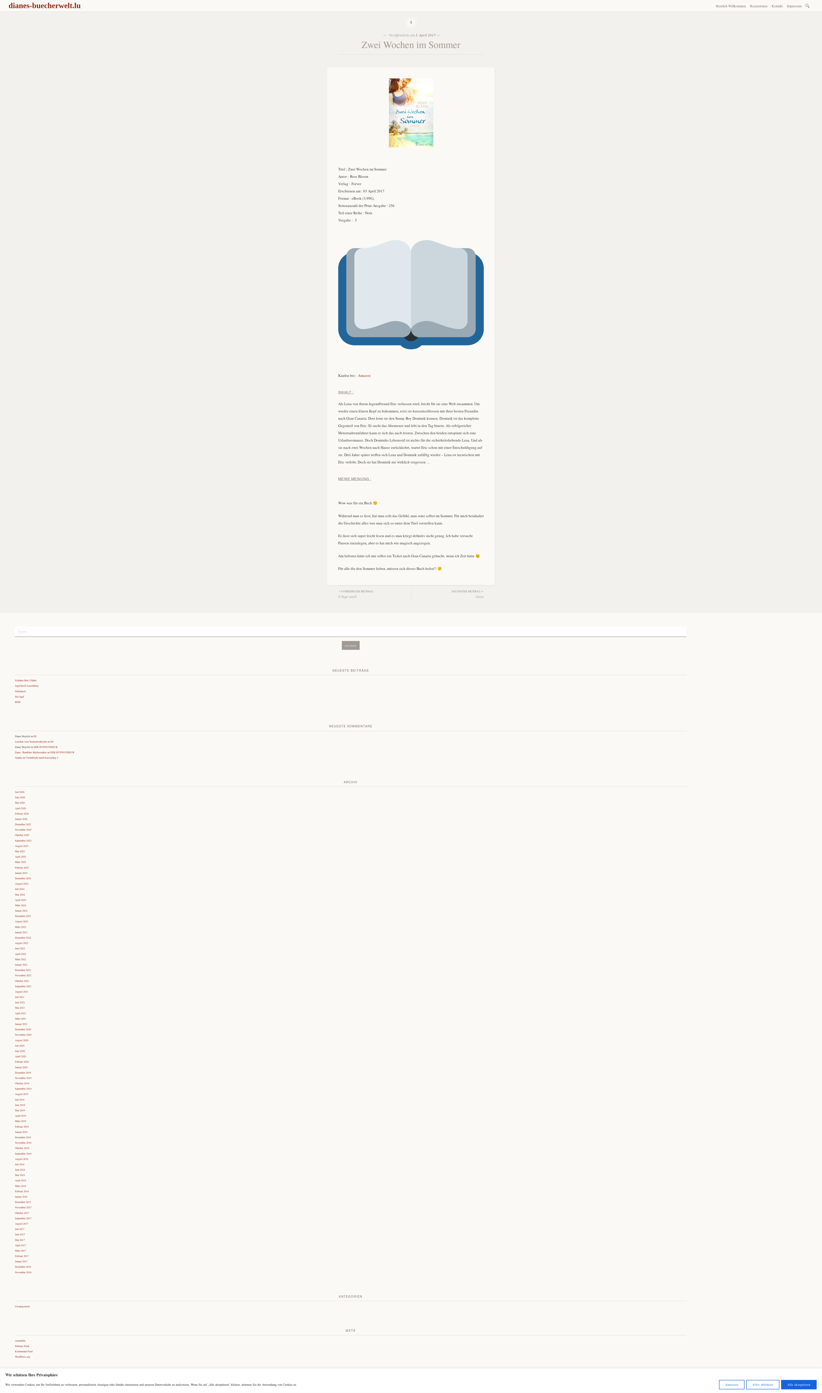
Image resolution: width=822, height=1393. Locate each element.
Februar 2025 (22, 867)
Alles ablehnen (762, 1385)
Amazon (364, 375)
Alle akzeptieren (798, 1385)
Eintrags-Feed (22, 1346)
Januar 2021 (21, 1024)
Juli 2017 (19, 1229)
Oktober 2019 (22, 1083)
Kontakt (777, 6)
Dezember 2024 (23, 878)
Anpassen (731, 1385)
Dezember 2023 (23, 916)
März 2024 (20, 905)
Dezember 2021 (23, 970)
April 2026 (20, 808)
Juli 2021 (19, 997)
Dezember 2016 (23, 1266)
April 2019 (20, 1115)
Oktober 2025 (22, 835)
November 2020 (23, 1034)
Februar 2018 (22, 1191)
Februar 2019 (22, 1126)
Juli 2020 (19, 1045)
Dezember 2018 (23, 1137)
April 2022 (20, 954)
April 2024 (20, 900)
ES (35, 736)
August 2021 (21, 991)
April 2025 (20, 856)
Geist (468, 594)
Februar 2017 (22, 1256)
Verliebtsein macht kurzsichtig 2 (42, 757)
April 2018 (20, 1180)
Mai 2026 (20, 802)
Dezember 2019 (23, 1072)
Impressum (794, 6)
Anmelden (20, 1340)
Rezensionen (758, 6)
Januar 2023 (21, 932)
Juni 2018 (20, 1169)
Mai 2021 (20, 1007)
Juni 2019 (20, 1105)
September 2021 (23, 986)
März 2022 (20, 959)
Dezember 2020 (23, 1029)
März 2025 (20, 862)
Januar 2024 (21, 910)
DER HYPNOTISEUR (46, 747)
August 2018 (21, 1159)
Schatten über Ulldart (25, 680)
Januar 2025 (21, 873)
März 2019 (20, 1121)
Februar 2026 (22, 813)
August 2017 (21, 1223)
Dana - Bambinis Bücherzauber (31, 752)
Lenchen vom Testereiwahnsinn (31, 741)
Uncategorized (22, 1306)
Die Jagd (19, 696)
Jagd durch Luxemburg (27, 685)
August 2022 (21, 943)
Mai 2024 (20, 894)
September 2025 (23, 840)
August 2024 (21, 883)
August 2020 (21, 1040)
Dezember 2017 (23, 1202)
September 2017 (23, 1218)
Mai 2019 (20, 1110)
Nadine (18, 757)
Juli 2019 (19, 1099)
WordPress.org (22, 1356)
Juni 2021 (20, 1002)
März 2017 (20, 1250)
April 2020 (20, 1056)
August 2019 (21, 1094)
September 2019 (23, 1088)
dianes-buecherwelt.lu (45, 5)
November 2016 (23, 1272)
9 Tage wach (356, 594)
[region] (411, 1380)
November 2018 (23, 1142)
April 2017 (20, 1245)
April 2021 (20, 1013)
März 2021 (20, 1018)
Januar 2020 (21, 1067)
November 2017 (23, 1207)
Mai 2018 (20, 1175)
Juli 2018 (19, 1164)
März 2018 (20, 1186)
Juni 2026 (20, 797)
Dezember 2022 (23, 937)
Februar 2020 (22, 1061)
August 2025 (21, 846)
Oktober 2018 (22, 1148)
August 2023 (21, 921)
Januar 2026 (21, 819)
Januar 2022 (21, 964)
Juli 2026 (19, 792)
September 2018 (23, 1153)
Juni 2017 (20, 1234)
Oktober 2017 (22, 1213)
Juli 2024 (19, 889)
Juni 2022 (20, 948)
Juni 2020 (20, 1051)
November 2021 (23, 975)
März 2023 (20, 927)
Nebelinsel (20, 691)
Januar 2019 (21, 1132)
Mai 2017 (20, 1240)
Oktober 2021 (22, 981)
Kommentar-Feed (24, 1351)
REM (18, 702)
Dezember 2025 (23, 824)
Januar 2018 (21, 1196)
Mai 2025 (20, 851)
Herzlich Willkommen (731, 6)
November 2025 (23, 829)
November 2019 (23, 1078)
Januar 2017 (21, 1261)
